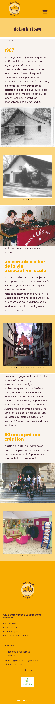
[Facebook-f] (26, 670)
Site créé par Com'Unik (27, 700)
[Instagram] (31, 670)
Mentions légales (11, 631)
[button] (45, 12)
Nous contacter (10, 627)
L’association (9, 623)
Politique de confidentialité (15, 635)
